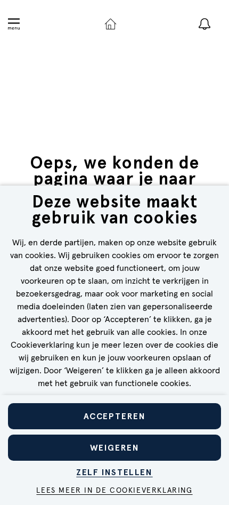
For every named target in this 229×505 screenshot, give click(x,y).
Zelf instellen (114, 472)
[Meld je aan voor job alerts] (204, 24)
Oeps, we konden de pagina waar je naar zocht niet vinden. (114, 179)
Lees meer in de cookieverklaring (114, 490)
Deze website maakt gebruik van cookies (115, 211)
